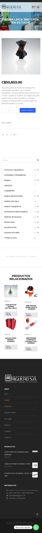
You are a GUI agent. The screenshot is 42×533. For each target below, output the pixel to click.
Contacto (7, 431)
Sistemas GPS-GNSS (21, 232)
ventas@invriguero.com (17, 495)
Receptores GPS (21, 227)
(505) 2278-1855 (27, 493)
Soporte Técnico (10, 412)
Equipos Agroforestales (21, 195)
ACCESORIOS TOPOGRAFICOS (19, 175)
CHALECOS (19, 185)
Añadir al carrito (27, 110)
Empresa (7, 425)
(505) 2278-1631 (14, 493)
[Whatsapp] (36, 527)
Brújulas (21, 180)
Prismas (33, 256)
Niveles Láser (21, 222)
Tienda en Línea (20, 238)
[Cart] (33, 7)
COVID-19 (7, 438)
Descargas (8, 419)
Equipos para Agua (20, 201)
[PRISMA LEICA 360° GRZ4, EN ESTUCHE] (3, 134)
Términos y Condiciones (17, 498)
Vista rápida (8, 314)
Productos (8, 406)
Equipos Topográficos (21, 206)
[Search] (38, 160)
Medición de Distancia (21, 216)
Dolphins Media (29, 524)
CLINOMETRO (19, 191)
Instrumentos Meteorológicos (21, 211)
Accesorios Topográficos (21, 169)
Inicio (6, 394)
